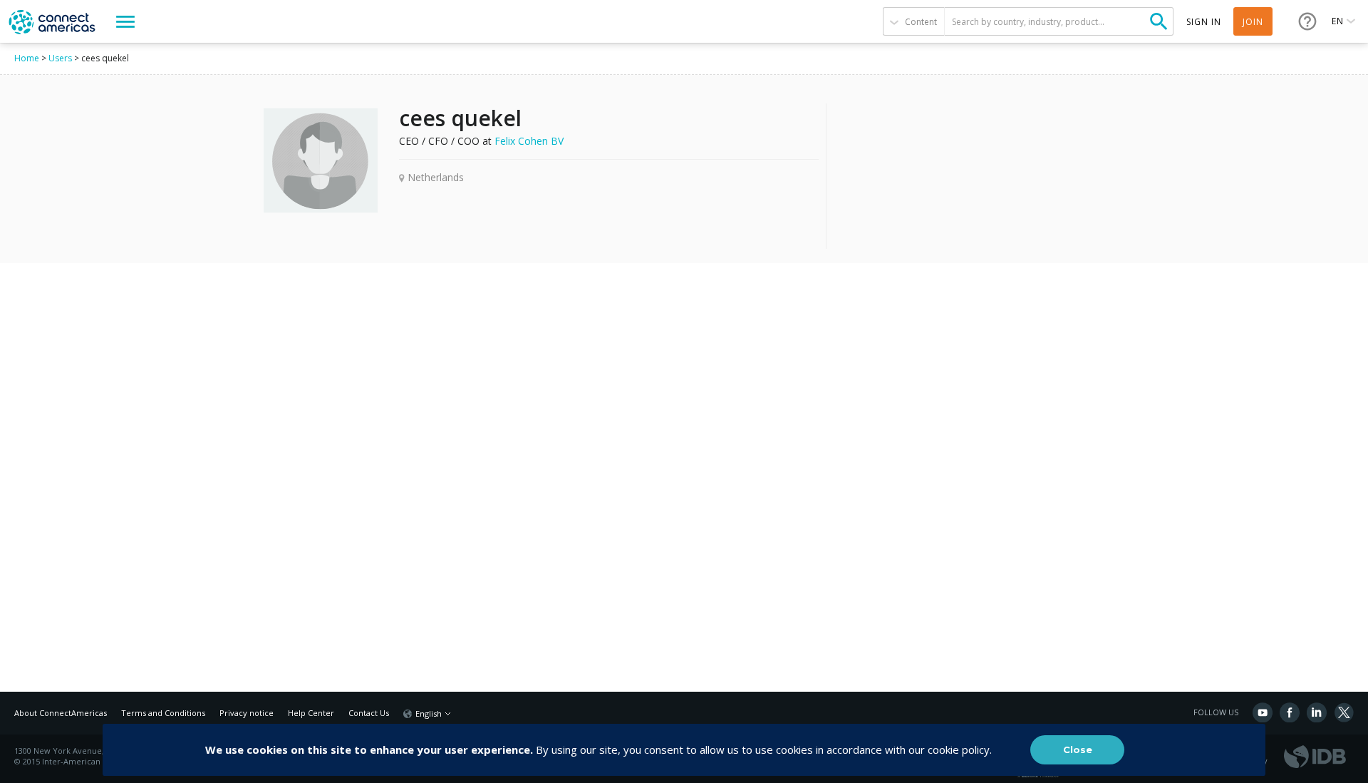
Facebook (1290, 712)
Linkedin (1317, 712)
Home (26, 58)
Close (1077, 749)
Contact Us (368, 712)
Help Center (311, 712)
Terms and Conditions (163, 712)
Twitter (1344, 712)
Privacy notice (246, 712)
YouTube (1263, 712)
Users (60, 58)
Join (1253, 22)
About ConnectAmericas (60, 712)
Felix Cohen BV (529, 141)
